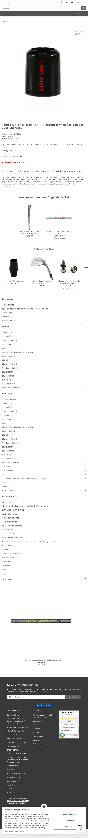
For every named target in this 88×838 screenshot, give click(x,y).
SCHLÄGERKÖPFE (8, 305)
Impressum (9, 832)
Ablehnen (68, 827)
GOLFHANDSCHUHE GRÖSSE (12, 526)
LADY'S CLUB (6, 344)
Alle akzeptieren (69, 814)
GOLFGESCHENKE (8, 376)
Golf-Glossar (6, 562)
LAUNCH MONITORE (9, 399)
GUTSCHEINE (6, 380)
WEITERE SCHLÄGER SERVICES (12, 538)
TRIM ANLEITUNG (8, 534)
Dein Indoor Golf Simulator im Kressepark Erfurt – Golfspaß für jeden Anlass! (29, 542)
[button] (61, 2)
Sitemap (36, 732)
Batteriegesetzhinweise (41, 744)
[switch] (81, 830)
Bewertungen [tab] (24, 171)
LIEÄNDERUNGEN (8, 530)
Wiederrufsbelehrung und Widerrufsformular (42, 716)
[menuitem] (78, 13)
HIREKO (4, 570)
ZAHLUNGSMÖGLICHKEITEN (12, 554)
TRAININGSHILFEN (8, 384)
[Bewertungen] (41, 662)
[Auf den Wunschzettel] (81, 33)
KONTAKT (5, 550)
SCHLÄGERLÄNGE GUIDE (10, 518)
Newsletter (6, 566)
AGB (34, 725)
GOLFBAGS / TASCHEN (9, 364)
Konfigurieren (69, 820)
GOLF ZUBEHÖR (7, 372)
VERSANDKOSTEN (8, 558)
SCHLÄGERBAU (7, 467)
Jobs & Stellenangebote (10, 514)
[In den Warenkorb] (3, 28)
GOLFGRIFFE (6, 475)
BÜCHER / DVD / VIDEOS (10, 388)
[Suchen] (83, 8)
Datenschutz (19, 832)
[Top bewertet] (85, 579)
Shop (3, 574)
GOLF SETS (5, 360)
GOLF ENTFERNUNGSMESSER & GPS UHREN (17, 352)
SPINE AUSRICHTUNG (9, 522)
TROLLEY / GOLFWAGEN (10, 368)
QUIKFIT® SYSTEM (8, 356)
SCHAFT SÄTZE (7, 313)
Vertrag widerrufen (44, 705)
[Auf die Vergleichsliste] (76, 33)
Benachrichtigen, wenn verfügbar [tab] (68, 171)
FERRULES (5, 317)
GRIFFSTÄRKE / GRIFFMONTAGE (13, 510)
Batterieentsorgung (40, 736)
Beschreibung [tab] (8, 171)
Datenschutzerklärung (45, 689)
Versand (19, 156)
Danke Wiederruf (8, 502)
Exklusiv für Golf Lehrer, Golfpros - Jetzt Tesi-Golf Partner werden (25, 506)
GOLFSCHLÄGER (7, 336)
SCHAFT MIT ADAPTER (9, 340)
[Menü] (84, 824)
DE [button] (54, 2)
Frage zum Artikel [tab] (41, 171)
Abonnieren (73, 697)
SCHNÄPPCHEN (7, 332)
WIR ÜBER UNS (7, 546)
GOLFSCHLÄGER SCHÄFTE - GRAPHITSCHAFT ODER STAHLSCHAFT (25, 309)
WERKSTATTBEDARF (9, 321)
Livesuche (36, 729)
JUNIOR (4, 348)
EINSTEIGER (6, 415)
